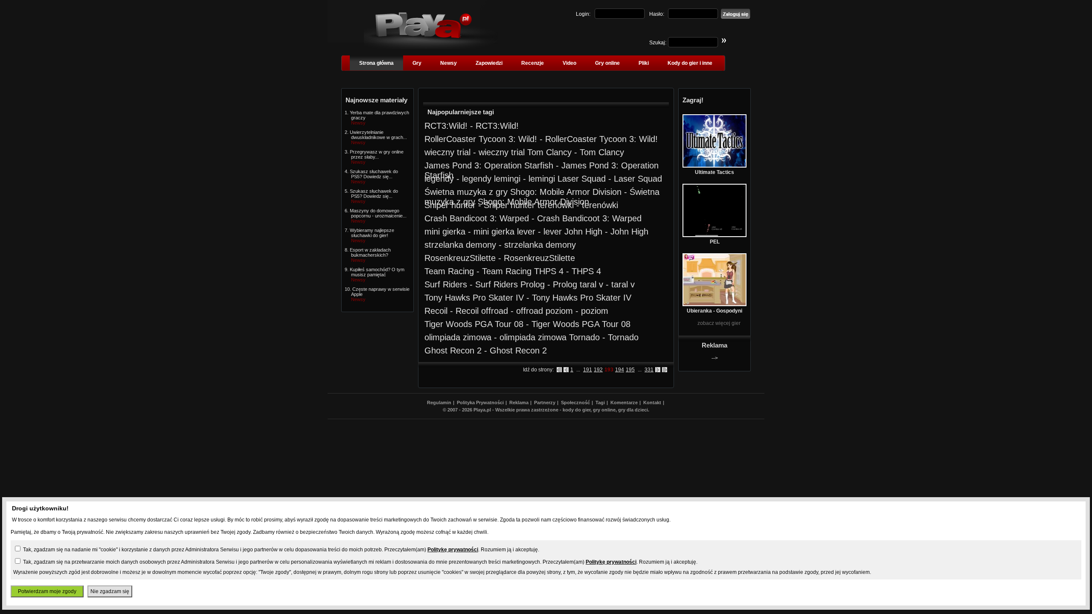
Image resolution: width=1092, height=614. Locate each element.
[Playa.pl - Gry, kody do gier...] (431, 47)
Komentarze (624, 402)
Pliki (644, 63)
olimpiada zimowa (457, 337)
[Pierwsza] (559, 369)
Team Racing (449, 271)
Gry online (607, 63)
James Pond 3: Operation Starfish (488, 165)
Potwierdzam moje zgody (47, 591)
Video (569, 63)
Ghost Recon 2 (453, 350)
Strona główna (376, 63)
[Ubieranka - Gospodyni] (714, 304)
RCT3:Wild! (446, 125)
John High (583, 231)
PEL (715, 242)
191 (587, 370)
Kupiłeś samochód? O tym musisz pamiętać (377, 272)
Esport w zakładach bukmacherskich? (370, 252)
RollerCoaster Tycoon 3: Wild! (480, 139)
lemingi (507, 178)
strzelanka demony (460, 244)
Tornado (584, 337)
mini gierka (444, 231)
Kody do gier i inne (690, 63)
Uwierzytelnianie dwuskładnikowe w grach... (378, 135)
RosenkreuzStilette (460, 258)
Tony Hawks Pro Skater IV (474, 297)
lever (526, 231)
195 (630, 370)
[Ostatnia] (664, 369)
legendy (439, 178)
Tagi (600, 402)
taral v (591, 284)
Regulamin (439, 402)
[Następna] (657, 369)
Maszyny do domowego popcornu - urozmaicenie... (378, 213)
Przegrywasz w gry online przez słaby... (377, 154)
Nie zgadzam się (109, 591)
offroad (494, 311)
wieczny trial (447, 152)
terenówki (555, 205)
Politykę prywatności (452, 550)
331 (649, 370)
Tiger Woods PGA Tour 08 (473, 324)
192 (598, 370)
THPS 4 (548, 271)
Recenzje (532, 63)
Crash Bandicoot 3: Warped (476, 218)
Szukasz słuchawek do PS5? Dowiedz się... (374, 174)
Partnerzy (544, 402)
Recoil (435, 311)
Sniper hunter (450, 205)
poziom (559, 311)
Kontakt (652, 402)
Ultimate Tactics (714, 172)
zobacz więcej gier (719, 323)
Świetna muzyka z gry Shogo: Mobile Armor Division (523, 192)
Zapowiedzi (489, 63)
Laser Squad (582, 178)
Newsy (448, 63)
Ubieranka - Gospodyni (714, 311)
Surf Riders (445, 284)
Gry (416, 63)
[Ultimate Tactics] (714, 166)
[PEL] (714, 235)
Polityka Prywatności (480, 402)
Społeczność (575, 402)
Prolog (532, 284)
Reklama (519, 402)
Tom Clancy (549, 152)
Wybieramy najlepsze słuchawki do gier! (372, 233)
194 (619, 370)
